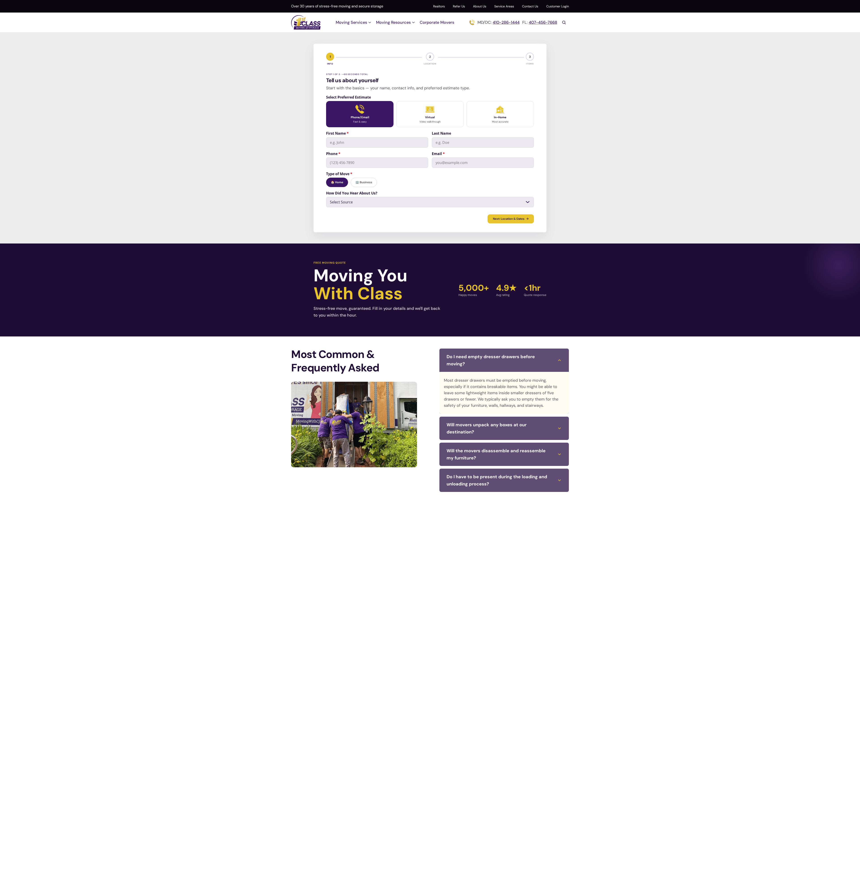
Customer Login (557, 6)
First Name (337, 133)
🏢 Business (363, 182)
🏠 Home (337, 182)
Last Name (441, 133)
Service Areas (504, 6)
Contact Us (530, 6)
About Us (479, 6)
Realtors (439, 6)
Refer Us (459, 6)
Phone (333, 153)
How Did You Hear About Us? (351, 193)
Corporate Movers (437, 22)
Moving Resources (393, 22)
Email (438, 153)
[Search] (564, 22)
